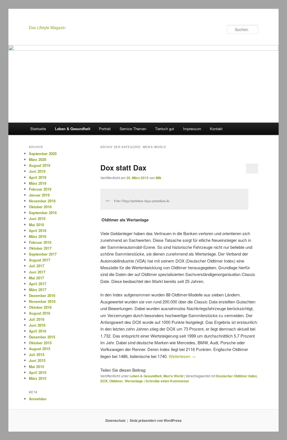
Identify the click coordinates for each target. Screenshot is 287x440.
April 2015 (37, 372)
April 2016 (37, 331)
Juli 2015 (36, 354)
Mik (158, 177)
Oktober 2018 (40, 206)
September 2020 (43, 153)
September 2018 (43, 212)
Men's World (173, 375)
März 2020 (37, 159)
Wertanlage (134, 380)
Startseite (38, 128)
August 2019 (39, 165)
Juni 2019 (37, 171)
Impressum (192, 128)
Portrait (105, 128)
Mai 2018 (36, 224)
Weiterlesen (182, 356)
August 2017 (39, 260)
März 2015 (37, 378)
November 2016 (42, 301)
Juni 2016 (37, 325)
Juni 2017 (37, 272)
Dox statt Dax (123, 167)
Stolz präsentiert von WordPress (156, 420)
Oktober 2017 (40, 248)
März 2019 (37, 183)
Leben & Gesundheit (72, 128)
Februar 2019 (40, 189)
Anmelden (38, 398)
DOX (104, 380)
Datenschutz (115, 420)
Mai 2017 (36, 277)
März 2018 (37, 236)
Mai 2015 (36, 366)
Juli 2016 (36, 319)
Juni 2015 (37, 360)
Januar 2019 (39, 195)
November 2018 (42, 200)
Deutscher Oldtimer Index (236, 375)
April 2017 (37, 283)
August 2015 (39, 348)
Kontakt (216, 128)
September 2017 (43, 254)
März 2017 (37, 289)
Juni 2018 (37, 218)
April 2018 (37, 230)
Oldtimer (116, 380)
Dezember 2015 (42, 337)
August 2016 (39, 313)
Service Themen (133, 128)
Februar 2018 (40, 242)
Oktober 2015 (40, 342)
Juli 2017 (36, 265)
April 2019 (37, 177)
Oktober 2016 (40, 307)
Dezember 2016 (42, 295)
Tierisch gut (164, 128)
